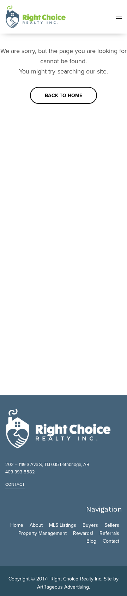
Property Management (42, 533)
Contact (111, 541)
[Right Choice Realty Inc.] (35, 16)
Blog (91, 541)
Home (16, 525)
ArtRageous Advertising (63, 587)
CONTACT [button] (15, 484)
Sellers (111, 525)
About (36, 525)
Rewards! (83, 533)
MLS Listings (62, 525)
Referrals (109, 533)
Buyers (90, 525)
